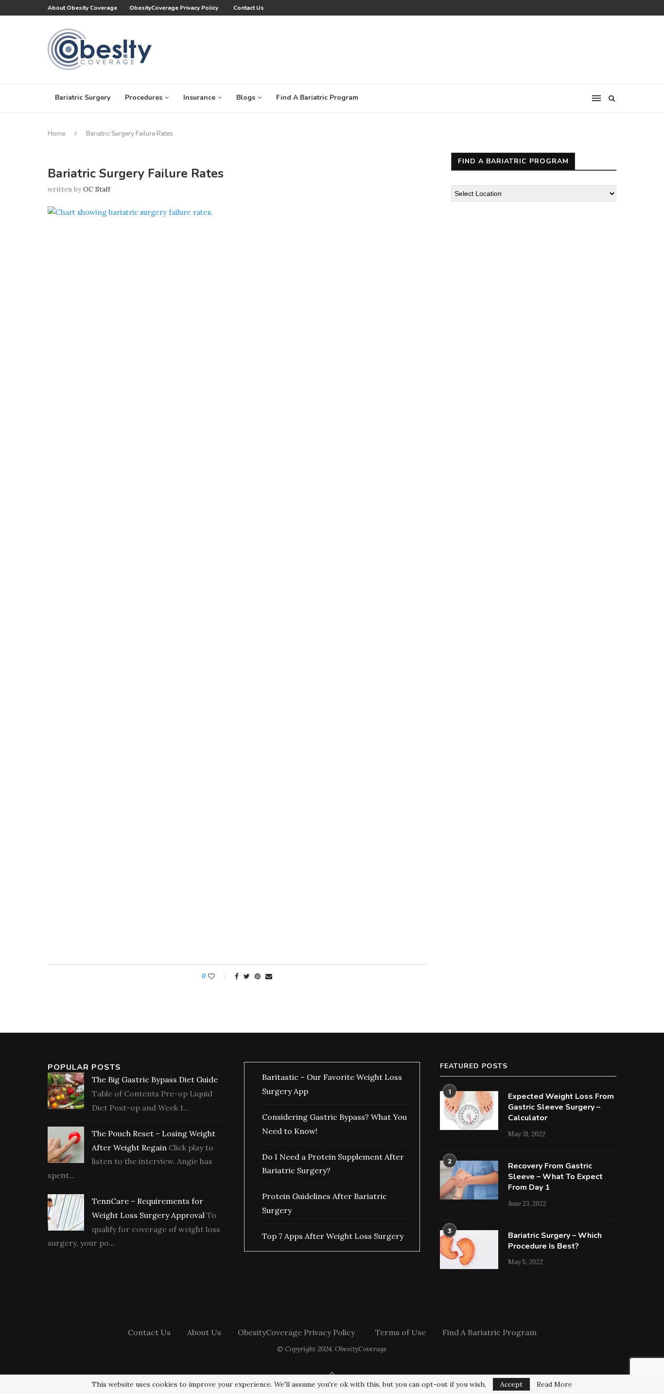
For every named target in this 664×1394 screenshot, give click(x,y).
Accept (511, 1384)
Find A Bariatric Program (317, 97)
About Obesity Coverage (82, 8)
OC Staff (96, 189)
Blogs (245, 97)
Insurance (199, 97)
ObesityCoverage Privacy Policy (175, 8)
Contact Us (248, 8)
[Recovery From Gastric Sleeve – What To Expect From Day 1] (469, 1180)
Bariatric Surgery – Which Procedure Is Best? (555, 1241)
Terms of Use (400, 1332)
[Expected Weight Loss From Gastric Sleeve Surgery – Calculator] (469, 1110)
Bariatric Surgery (82, 97)
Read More (554, 1384)
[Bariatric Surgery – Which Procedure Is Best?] (469, 1249)
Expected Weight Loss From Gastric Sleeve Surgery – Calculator (561, 1107)
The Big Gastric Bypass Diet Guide (155, 1079)
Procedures (143, 97)
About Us (204, 1332)
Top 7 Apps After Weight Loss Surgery (332, 1236)
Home (56, 133)
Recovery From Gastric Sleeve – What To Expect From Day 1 (555, 1177)
